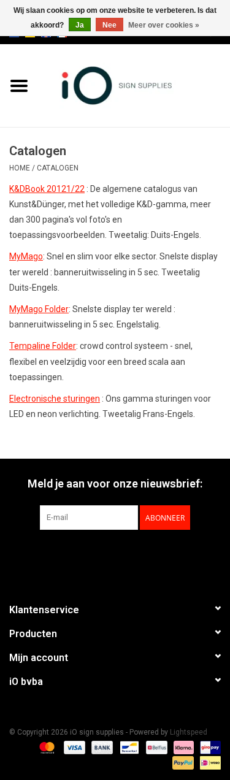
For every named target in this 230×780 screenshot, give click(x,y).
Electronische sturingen (54, 398)
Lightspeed (188, 732)
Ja (79, 25)
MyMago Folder (39, 309)
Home (19, 168)
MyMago (26, 256)
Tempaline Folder (42, 346)
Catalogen (58, 168)
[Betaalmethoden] (45, 747)
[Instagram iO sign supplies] (137, 555)
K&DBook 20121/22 (47, 189)
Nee (109, 25)
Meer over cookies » (163, 25)
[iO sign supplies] (134, 85)
